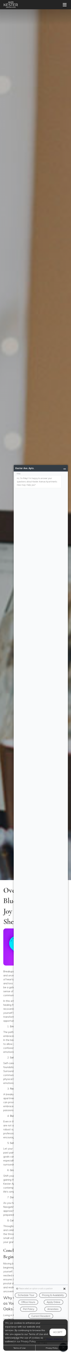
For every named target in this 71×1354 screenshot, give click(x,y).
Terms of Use (19, 1348)
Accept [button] (57, 1332)
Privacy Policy (52, 1348)
